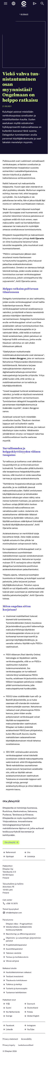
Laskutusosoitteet (25, 1045)
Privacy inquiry (9, 1045)
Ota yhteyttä (10, 842)
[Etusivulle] (23, 4)
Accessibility (26, 1039)
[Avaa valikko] (5, 3)
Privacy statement (10, 1039)
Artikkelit (24, 14)
